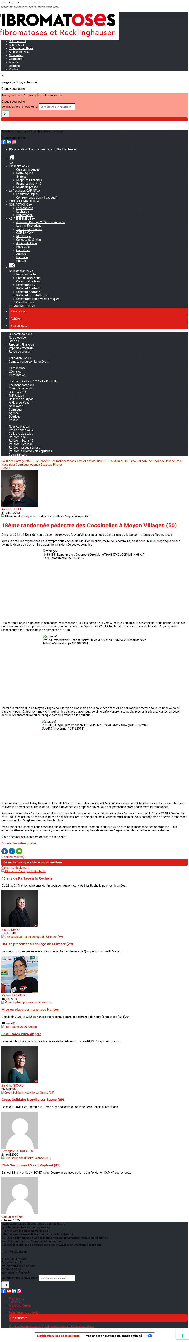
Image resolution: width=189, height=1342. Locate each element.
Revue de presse (27, 187)
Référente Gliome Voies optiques (37, 299)
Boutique (14, 66)
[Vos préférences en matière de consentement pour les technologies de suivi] (182, 1335)
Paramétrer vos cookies (24, 1312)
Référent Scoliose (28, 292)
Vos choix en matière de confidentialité (114, 1336)
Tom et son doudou (29, 229)
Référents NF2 (26, 285)
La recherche (24, 208)
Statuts (21, 176)
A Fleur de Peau (19, 52)
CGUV (12, 1309)
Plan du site (16, 1298)
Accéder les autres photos (18, 843)
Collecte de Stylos (21, 48)
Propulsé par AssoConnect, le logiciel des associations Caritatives (51, 1326)
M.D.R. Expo (23, 236)
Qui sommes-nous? (28, 169)
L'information (24, 215)
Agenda (14, 62)
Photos (13, 69)
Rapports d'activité (28, 183)
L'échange (22, 211)
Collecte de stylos (28, 281)
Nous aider (16, 55)
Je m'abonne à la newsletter (20, 106)
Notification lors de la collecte (58, 1336)
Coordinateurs (25, 302)
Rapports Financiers (29, 180)
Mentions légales (20, 1305)
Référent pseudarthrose (32, 295)
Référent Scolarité (28, 288)
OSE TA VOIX (25, 232)
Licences (15, 1302)
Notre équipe (24, 173)
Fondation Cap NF (27, 194)
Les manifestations (28, 225)
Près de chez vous (28, 278)
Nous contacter (26, 274)
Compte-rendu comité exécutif (36, 197)
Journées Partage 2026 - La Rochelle (40, 222)
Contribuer (15, 59)
